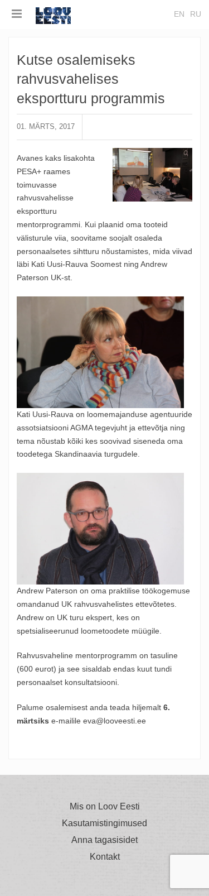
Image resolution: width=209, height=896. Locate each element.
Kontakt (105, 856)
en (179, 13)
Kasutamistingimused (104, 823)
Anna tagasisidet (104, 840)
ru (195, 13)
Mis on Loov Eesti (105, 806)
